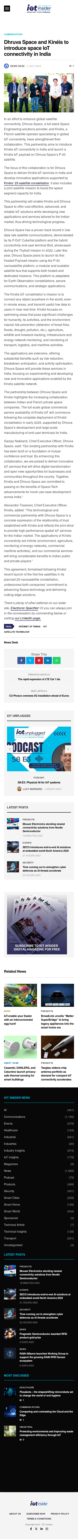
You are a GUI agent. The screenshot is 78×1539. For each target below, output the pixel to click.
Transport (10, 1238)
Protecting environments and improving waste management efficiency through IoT (46, 1433)
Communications (13, 34)
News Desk (17, 66)
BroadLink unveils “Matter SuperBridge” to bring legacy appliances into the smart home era (57, 1022)
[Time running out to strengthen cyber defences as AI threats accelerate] (13, 866)
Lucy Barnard (32, 789)
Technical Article (14, 1224)
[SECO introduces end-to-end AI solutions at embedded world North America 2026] (13, 847)
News (7, 1011)
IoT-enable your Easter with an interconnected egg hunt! (18, 1020)
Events (27, 843)
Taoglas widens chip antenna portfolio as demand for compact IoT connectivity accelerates (56, 1073)
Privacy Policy (60, 1513)
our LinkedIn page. (28, 618)
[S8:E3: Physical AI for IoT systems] (39, 749)
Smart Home (11, 1063)
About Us (15, 1513)
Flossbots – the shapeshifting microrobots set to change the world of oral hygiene (46, 1393)
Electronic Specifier (24, 608)
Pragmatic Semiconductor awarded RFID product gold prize (43, 1335)
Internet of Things (29, 626)
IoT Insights (11, 1157)
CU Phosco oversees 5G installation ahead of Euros (39, 695)
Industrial (10, 1136)
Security (28, 863)
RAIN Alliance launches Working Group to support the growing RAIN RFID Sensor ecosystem (44, 1357)
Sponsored (11, 1218)
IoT (45, 626)
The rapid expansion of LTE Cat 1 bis (39, 679)
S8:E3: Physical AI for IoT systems (39, 782)
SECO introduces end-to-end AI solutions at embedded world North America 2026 (47, 849)
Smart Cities (11, 1197)
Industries (10, 1143)
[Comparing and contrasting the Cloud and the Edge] (10, 1411)
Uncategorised (13, 1245)
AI (5, 1109)
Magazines (11, 1163)
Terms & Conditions (39, 1518)
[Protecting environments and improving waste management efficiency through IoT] (10, 1431)
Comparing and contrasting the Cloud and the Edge (46, 1413)
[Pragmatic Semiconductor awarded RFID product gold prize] (10, 1333)
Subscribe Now (35, 1513)
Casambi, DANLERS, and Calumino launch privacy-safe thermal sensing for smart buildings (20, 1073)
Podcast (39, 778)
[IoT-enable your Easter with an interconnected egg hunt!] (20, 995)
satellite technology (17, 631)
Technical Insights (15, 1231)
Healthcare (11, 1130)
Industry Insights (14, 1150)
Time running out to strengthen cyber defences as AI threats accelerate (44, 868)
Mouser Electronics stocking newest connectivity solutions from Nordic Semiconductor (44, 827)
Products (29, 820)
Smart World (12, 1211)
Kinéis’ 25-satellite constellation (26, 183)
